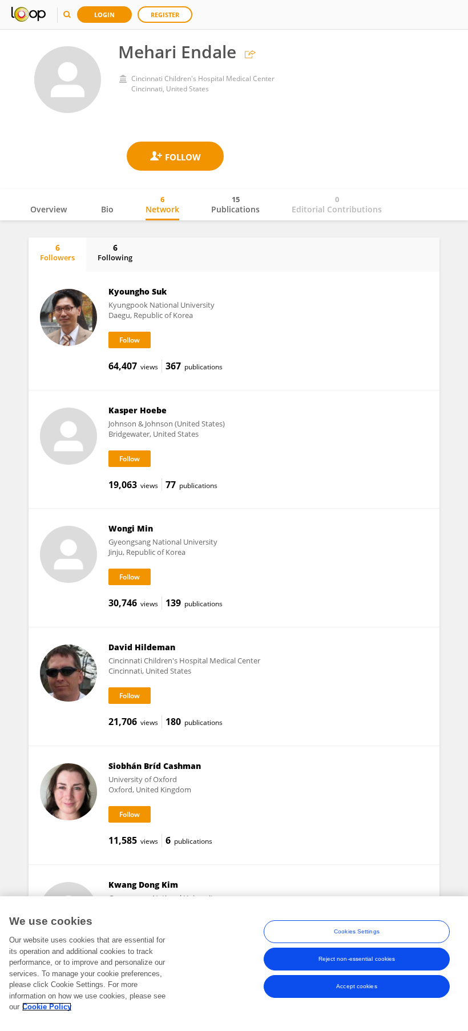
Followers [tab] (57, 252)
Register (165, 14)
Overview (48, 209)
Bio (107, 209)
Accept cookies (356, 986)
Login (104, 14)
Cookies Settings (357, 931)
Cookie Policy (46, 1006)
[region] (234, 963)
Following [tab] (115, 252)
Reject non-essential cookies (357, 959)
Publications (235, 204)
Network (162, 204)
